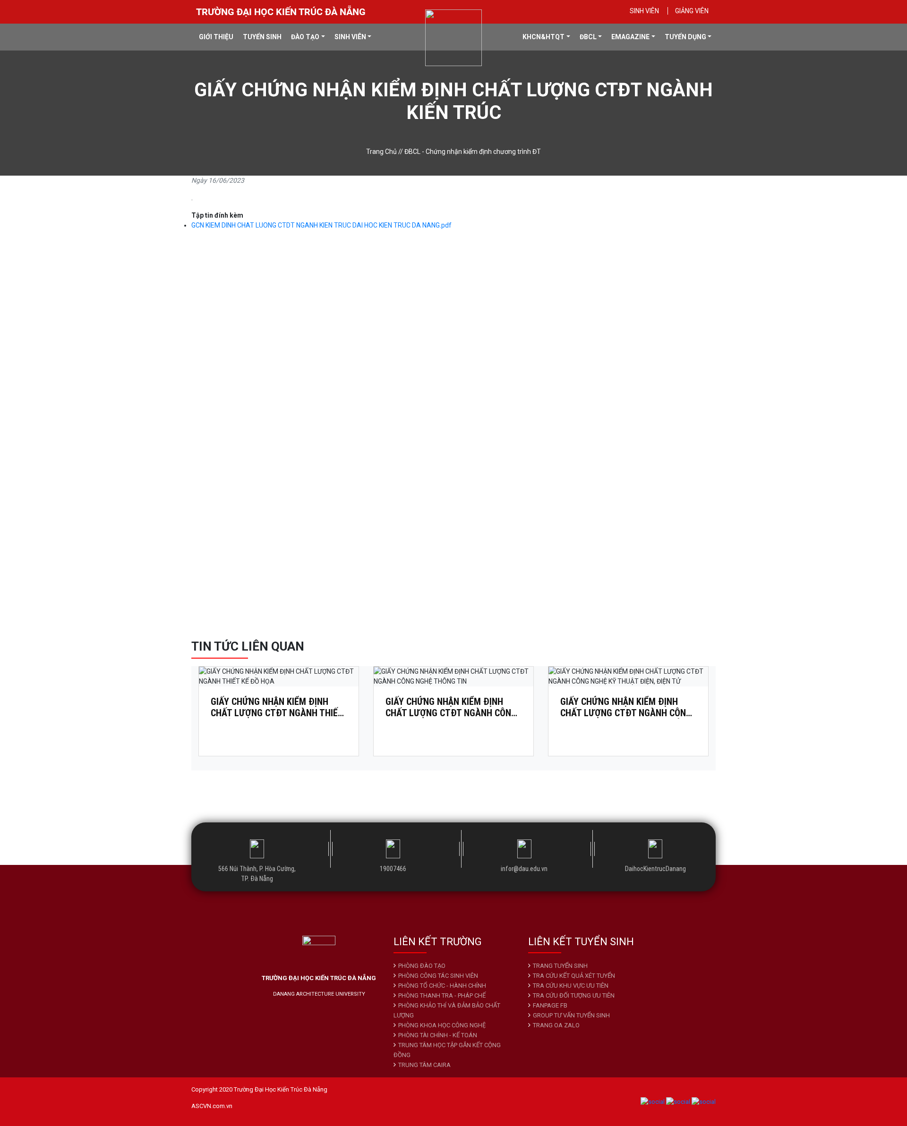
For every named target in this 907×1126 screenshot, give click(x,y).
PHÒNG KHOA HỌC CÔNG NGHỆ (442, 1025)
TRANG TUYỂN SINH (560, 965)
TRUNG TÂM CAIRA (424, 1064)
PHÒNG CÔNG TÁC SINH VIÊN (438, 975)
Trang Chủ (381, 151)
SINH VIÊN (644, 11)
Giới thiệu (216, 37)
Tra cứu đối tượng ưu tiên (574, 995)
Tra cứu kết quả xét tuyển (574, 975)
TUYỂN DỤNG (685, 37)
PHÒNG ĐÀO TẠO (421, 965)
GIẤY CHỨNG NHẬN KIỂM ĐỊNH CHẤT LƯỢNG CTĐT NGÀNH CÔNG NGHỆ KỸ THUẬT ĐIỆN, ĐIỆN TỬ (626, 707)
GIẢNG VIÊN (692, 11)
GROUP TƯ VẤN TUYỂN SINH (571, 1015)
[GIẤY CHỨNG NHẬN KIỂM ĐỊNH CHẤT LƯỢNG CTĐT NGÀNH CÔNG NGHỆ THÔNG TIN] (453, 677)
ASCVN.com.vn (211, 1105)
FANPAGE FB (550, 1005)
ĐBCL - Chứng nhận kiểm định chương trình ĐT (472, 151)
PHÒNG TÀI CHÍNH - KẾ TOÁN (437, 1035)
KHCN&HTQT (543, 37)
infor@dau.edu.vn (524, 868)
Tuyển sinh (262, 37)
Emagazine (630, 37)
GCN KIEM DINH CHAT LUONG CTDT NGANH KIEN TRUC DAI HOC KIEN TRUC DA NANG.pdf (321, 225)
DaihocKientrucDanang (655, 868)
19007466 (393, 868)
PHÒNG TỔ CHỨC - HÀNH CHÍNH (442, 985)
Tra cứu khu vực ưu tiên (570, 985)
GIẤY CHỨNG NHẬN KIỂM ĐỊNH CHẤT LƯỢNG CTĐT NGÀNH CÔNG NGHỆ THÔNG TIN (451, 707)
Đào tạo (305, 37)
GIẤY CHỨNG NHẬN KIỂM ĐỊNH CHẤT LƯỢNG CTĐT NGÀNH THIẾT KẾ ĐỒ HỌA (277, 707)
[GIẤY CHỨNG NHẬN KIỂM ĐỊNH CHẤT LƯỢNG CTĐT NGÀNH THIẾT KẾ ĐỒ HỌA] (279, 677)
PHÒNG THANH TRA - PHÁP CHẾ (442, 995)
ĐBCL (588, 37)
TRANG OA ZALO (556, 1025)
